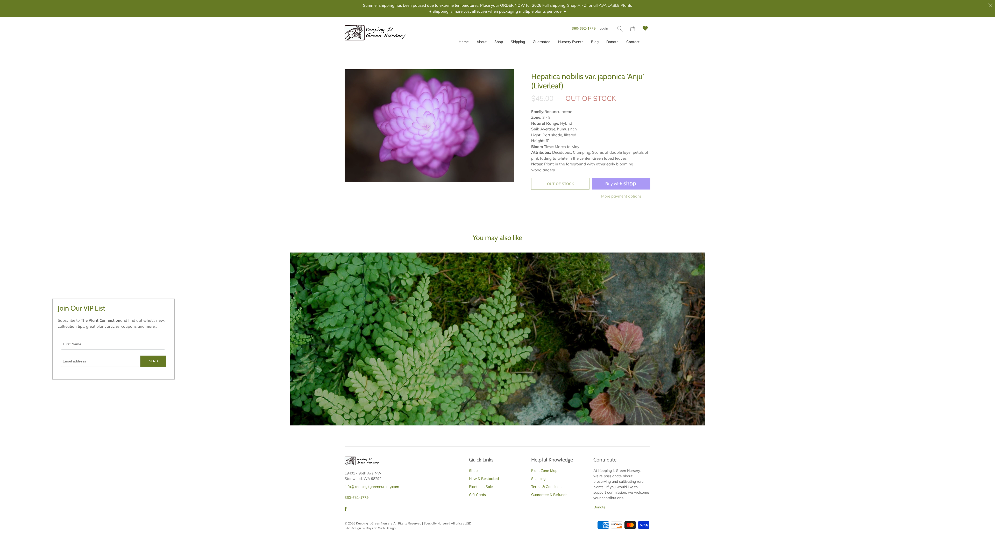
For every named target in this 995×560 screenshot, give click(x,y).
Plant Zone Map (544, 470)
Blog (595, 41)
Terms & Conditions (547, 486)
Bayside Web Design (381, 528)
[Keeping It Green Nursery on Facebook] (345, 509)
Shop (498, 41)
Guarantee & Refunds (549, 494)
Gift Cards (477, 494)
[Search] (620, 28)
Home (464, 41)
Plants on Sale (481, 486)
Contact (632, 41)
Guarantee (541, 41)
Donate (612, 41)
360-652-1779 (584, 28)
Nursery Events (570, 41)
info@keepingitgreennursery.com (372, 486)
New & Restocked (484, 478)
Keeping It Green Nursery (374, 523)
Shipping (518, 41)
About (482, 41)
